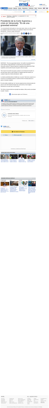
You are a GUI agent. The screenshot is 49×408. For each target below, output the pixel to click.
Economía (10, 8)
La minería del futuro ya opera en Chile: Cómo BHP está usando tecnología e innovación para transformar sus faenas (14, 189)
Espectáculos (25, 8)
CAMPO (35, 398)
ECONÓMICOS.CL (44, 398)
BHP (10, 180)
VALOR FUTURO (43, 400)
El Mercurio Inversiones (3, 181)
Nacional (5, 8)
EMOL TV (10, 400)
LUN (34, 400)
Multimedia (20, 9)
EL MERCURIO (29, 401)
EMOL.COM (29, 400)
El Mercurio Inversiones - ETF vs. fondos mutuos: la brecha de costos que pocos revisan (5, 190)
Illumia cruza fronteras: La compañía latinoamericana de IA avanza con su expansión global (23, 188)
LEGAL (28, 403)
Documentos (15, 9)
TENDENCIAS (11, 398)
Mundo (19, 8)
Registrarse (45, 5)
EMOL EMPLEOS (21, 400)
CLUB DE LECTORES (29, 399)
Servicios (40, 8)
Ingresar (40, 5)
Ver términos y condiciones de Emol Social (18, 148)
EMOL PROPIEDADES (21, 399)
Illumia (20, 180)
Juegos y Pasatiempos (27, 9)
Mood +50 (30, 180)
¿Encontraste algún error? (19, 94)
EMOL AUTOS (20, 398)
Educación (10, 9)
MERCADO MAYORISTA (43, 402)
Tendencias (31, 8)
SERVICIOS (11, 399)
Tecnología (6, 9)
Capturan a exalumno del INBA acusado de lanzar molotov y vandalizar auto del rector (31, 161)
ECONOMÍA (3, 399)
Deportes (15, 8)
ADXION (42, 399)
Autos (36, 8)
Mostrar (24, 1)
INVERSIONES (36, 399)
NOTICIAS (2, 398)
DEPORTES (3, 400)
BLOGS (28, 402)
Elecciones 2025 (34, 9)
